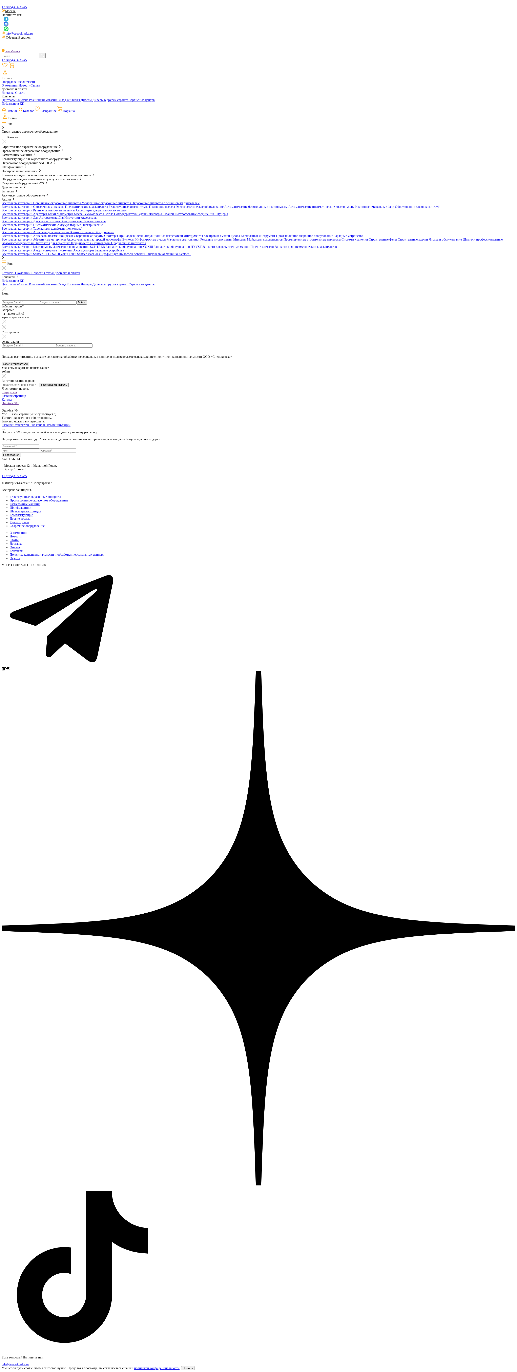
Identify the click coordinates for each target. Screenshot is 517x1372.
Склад (62, 100)
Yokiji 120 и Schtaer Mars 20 (79, 254)
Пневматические (94, 221)
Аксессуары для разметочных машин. (101, 210)
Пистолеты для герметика (53, 243)
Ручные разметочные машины (54, 210)
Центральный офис (15, 100)
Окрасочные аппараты (49, 206)
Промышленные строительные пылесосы (313, 239)
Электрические (71, 221)
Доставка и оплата (67, 273)
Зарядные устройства (348, 235)
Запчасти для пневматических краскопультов (306, 246)
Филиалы (74, 100)
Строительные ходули (413, 239)
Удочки (143, 214)
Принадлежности (131, 235)
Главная (7, 425)
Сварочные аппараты (89, 235)
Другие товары (20, 518)
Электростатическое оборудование (200, 206)
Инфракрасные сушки (151, 239)
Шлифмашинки (20, 507)
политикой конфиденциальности (179, 356)
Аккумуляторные (69, 225)
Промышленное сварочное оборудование (305, 235)
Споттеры (111, 235)
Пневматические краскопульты (87, 206)
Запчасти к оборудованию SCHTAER (79, 246)
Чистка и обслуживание (446, 239)
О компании (10, 85)
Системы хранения (355, 239)
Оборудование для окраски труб (417, 206)
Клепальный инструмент (258, 235)
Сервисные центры (142, 100)
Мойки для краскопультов (265, 239)
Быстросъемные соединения (194, 214)
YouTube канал (34, 425)
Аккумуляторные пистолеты (53, 250)
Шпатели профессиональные (483, 239)
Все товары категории (17, 203)
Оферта (15, 558)
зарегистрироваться (15, 363)
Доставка (8, 92)
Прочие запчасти (262, 246)
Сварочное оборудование (27, 526)
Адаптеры (40, 214)
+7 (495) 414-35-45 (14, 7)
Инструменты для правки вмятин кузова (212, 235)
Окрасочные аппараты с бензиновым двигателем (166, 203)
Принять (188, 1368)
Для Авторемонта (45, 217)
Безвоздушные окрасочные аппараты (35, 496)
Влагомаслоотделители (18, 243)
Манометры (65, 214)
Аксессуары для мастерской (86, 239)
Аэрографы (114, 239)
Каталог (8, 273)
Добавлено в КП (13, 103)
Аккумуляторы (84, 250)
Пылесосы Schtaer (131, 254)
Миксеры (240, 239)
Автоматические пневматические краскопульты (321, 206)
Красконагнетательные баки (375, 206)
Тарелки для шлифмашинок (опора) (57, 228)
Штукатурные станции (25, 511)
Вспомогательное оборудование (92, 232)
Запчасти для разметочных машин (226, 246)
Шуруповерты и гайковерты (91, 243)
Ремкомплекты (94, 214)
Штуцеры (221, 214)
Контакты (16, 551)
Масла (78, 214)
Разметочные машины (25, 504)
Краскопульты (43, 246)
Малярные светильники (183, 239)
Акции (65, 425)
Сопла (109, 214)
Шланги (169, 214)
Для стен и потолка (47, 221)
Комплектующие (21, 515)
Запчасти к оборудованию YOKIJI (130, 246)
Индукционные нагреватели (164, 235)
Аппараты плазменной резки (53, 235)
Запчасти (28, 81)
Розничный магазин (43, 100)
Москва (10, 11)
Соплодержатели (126, 214)
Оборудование (12, 81)
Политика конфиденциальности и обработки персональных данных (57, 554)
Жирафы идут (109, 254)
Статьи (35, 85)
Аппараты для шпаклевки (51, 232)
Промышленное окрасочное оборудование (39, 500)
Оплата (20, 92)
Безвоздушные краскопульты (129, 206)
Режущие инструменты (216, 239)
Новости (24, 85)
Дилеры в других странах (110, 100)
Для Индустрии (69, 217)
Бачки (52, 214)
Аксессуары (89, 217)
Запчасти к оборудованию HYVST (178, 246)
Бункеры (128, 239)
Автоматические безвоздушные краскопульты (256, 206)
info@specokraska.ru (19, 33)
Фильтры (156, 214)
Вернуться (9, 392)
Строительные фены (383, 239)
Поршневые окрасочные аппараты (57, 203)
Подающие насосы (162, 206)
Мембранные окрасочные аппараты (107, 203)
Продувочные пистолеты (128, 243)
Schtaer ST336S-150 (46, 254)
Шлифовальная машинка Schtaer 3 (167, 254)
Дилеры (86, 100)
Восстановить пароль (54, 384)
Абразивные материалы (50, 239)
